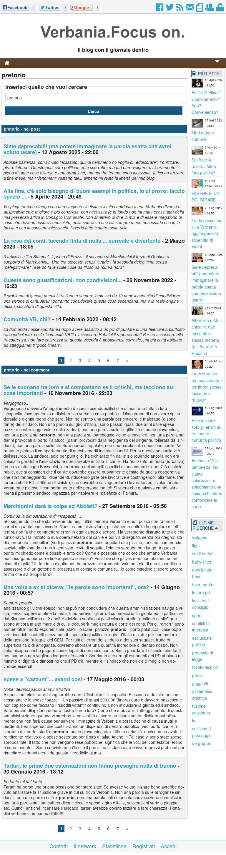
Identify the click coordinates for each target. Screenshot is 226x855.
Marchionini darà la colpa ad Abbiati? (50, 506)
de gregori (201, 743)
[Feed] (180, 9)
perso (197, 675)
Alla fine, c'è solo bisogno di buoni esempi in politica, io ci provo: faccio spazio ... (94, 194)
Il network (85, 846)
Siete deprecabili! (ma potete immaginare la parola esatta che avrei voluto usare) (87, 149)
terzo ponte (202, 584)
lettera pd (201, 592)
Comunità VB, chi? (27, 319)
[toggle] (217, 65)
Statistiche (114, 846)
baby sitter (202, 562)
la (193, 721)
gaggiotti (200, 683)
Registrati (143, 846)
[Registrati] (210, 9)
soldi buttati (202, 553)
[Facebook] (160, 9)
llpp (195, 546)
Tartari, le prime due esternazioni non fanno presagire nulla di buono (90, 765)
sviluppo (199, 538)
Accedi (169, 846)
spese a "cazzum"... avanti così (43, 679)
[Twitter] (170, 9)
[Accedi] (220, 9)
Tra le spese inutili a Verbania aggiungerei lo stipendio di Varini (207, 233)
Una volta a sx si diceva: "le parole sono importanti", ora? (76, 587)
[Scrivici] (190, 9)
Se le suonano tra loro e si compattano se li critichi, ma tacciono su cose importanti (88, 390)
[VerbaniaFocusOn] (113, 40)
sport (197, 615)
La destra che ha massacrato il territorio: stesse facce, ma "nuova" (207, 387)
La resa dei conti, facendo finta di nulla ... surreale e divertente (82, 240)
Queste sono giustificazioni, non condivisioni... (63, 280)
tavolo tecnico (205, 667)
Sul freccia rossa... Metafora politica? (204, 166)
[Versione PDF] (200, 9)
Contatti (58, 846)
